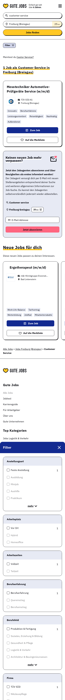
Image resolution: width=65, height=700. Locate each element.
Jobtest (7, 398)
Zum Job (35, 130)
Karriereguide (10, 404)
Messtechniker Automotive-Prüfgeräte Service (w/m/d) (28, 89)
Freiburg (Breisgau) (30, 103)
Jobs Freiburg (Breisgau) (28, 349)
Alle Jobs (8, 349)
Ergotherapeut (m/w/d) (28, 267)
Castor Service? (25, 57)
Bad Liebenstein (28, 279)
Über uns (8, 415)
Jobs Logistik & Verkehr (16, 438)
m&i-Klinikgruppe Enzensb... (34, 275)
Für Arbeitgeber (11, 409)
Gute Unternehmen (13, 421)
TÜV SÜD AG (26, 99)
